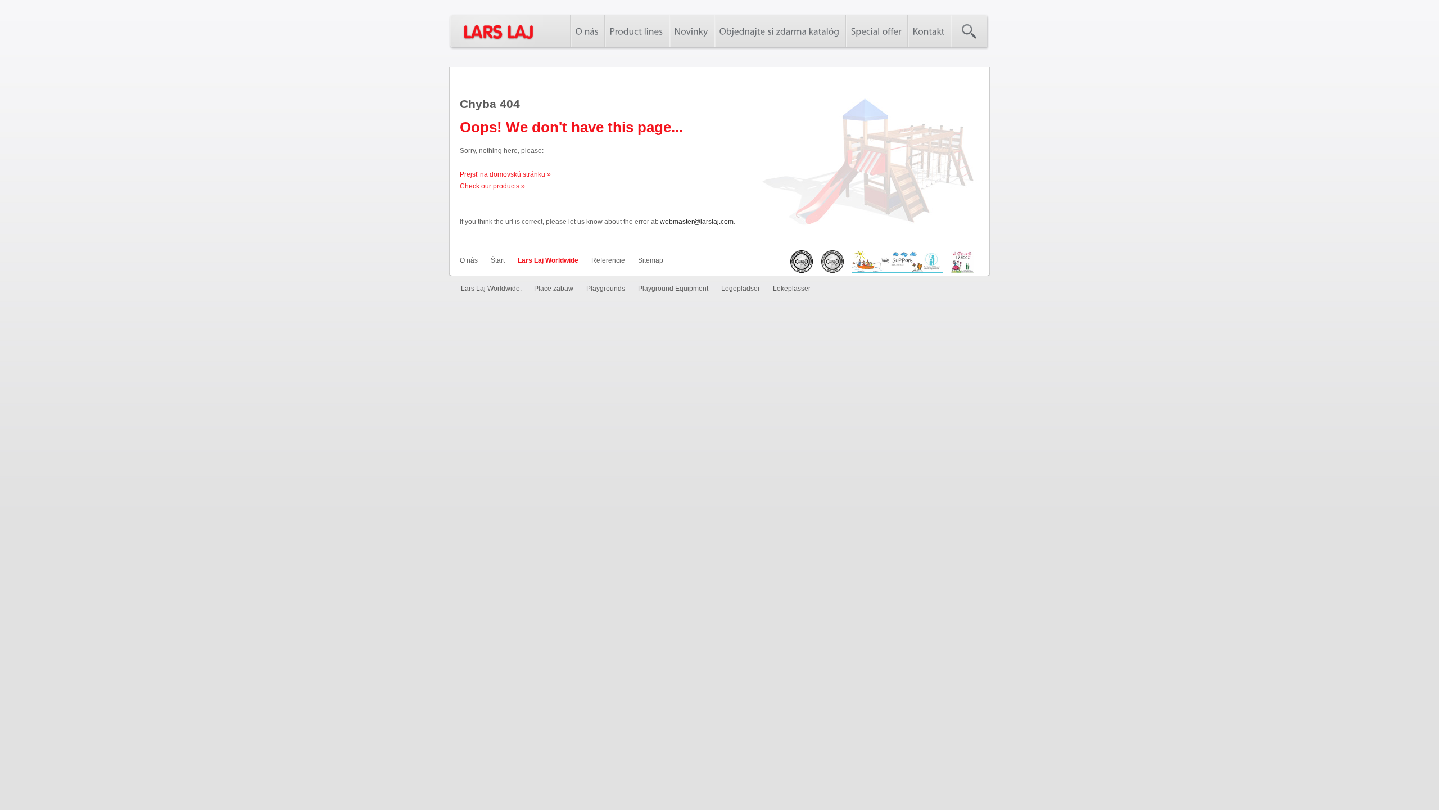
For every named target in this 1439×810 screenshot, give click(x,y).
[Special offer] (876, 31)
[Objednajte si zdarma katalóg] (779, 31)
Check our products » (492, 186)
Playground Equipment (673, 288)
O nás (469, 260)
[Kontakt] (929, 31)
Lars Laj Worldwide (548, 260)
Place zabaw (553, 288)
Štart (498, 260)
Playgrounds (605, 288)
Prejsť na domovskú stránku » (505, 174)
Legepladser (740, 288)
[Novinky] (691, 31)
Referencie (608, 260)
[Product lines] (636, 31)
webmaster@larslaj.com (697, 222)
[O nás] (587, 31)
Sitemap (650, 260)
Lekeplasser (792, 288)
